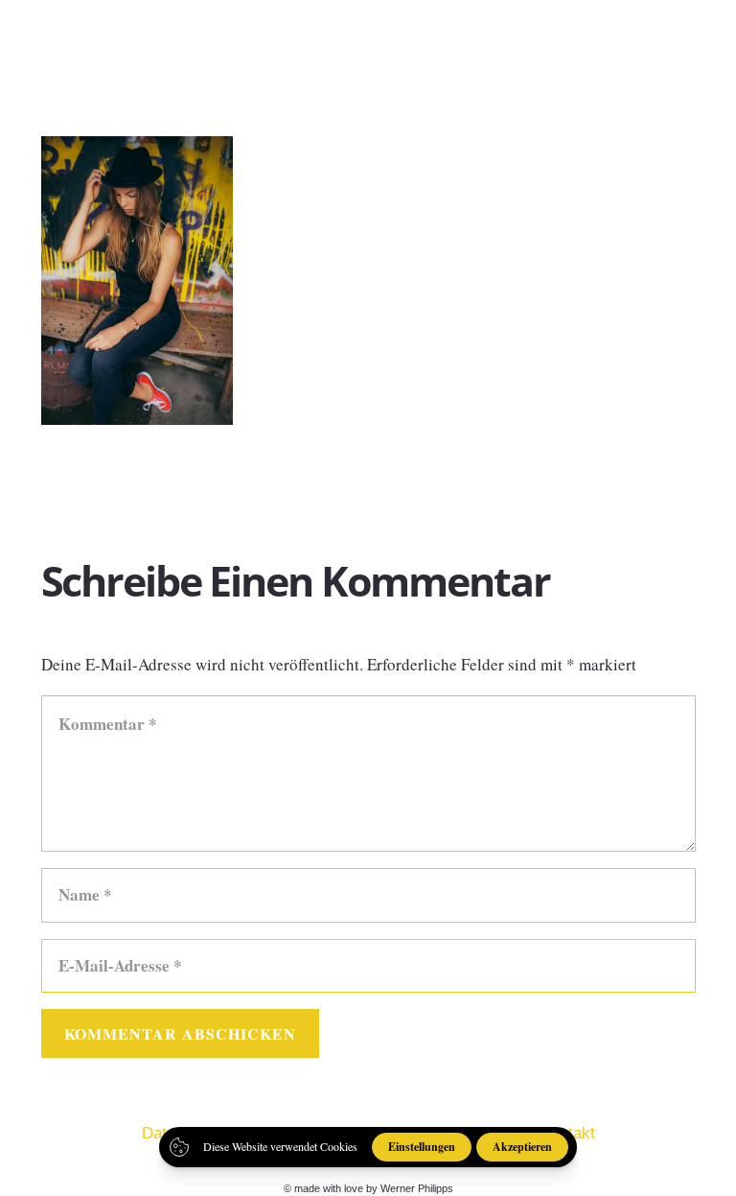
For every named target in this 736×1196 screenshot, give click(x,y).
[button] (705, 38)
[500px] (649, 37)
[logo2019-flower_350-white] (73, 38)
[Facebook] (582, 37)
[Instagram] (617, 38)
